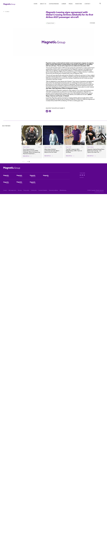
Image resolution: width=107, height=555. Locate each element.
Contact (87, 4)
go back (7, 11)
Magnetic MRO (68, 147)
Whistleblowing (63, 190)
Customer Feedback (42, 190)
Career (64, 4)
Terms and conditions (53, 190)
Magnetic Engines (26, 147)
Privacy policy (26, 190)
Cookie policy (34, 190)
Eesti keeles (82, 177)
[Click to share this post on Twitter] (47, 111)
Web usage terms (12, 190)
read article (26, 156)
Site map (20, 190)
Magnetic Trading (47, 147)
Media (71, 4)
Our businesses (54, 4)
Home (35, 4)
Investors (78, 4)
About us (43, 4)
